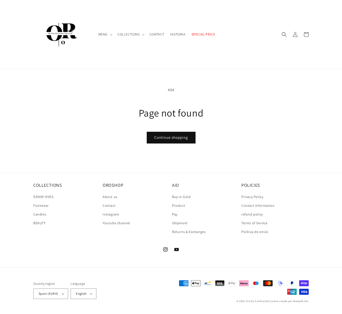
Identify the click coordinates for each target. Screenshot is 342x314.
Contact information (257, 205)
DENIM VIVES (43, 196)
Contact (109, 205)
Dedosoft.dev (301, 301)
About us (110, 196)
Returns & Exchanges (189, 232)
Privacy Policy (252, 196)
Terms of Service (254, 223)
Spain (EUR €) (48, 294)
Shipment (180, 223)
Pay (175, 214)
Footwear (41, 205)
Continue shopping (171, 137)
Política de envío (254, 232)
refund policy (252, 214)
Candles (39, 214)
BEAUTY (39, 223)
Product (178, 205)
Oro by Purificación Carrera (262, 301)
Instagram (111, 214)
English (81, 294)
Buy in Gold (181, 196)
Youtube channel (116, 223)
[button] (104, 34)
